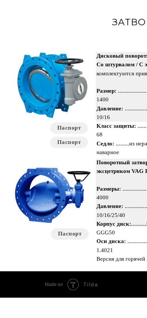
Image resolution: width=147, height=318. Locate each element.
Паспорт (69, 142)
